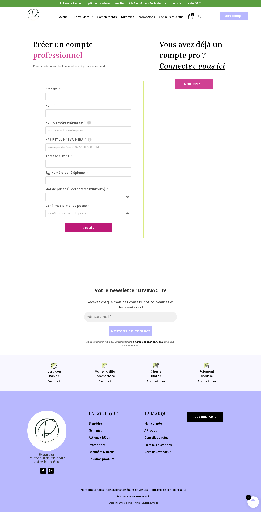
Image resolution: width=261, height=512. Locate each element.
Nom (50, 106)
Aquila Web (126, 502)
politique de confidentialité (148, 341)
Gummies (127, 17)
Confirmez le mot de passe (67, 206)
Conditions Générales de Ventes (127, 490)
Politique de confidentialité (168, 490)
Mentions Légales (92, 490)
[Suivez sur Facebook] (43, 471)
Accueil (64, 17)
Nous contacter (205, 417)
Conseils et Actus (171, 17)
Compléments (107, 17)
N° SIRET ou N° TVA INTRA (65, 140)
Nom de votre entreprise (65, 123)
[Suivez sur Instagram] (51, 471)
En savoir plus (155, 381)
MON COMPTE (193, 84)
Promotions (146, 17)
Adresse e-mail (58, 156)
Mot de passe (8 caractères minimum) (76, 189)
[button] (200, 17)
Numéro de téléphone (70, 173)
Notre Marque (83, 17)
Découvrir (54, 381)
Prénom (52, 89)
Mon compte (234, 16)
